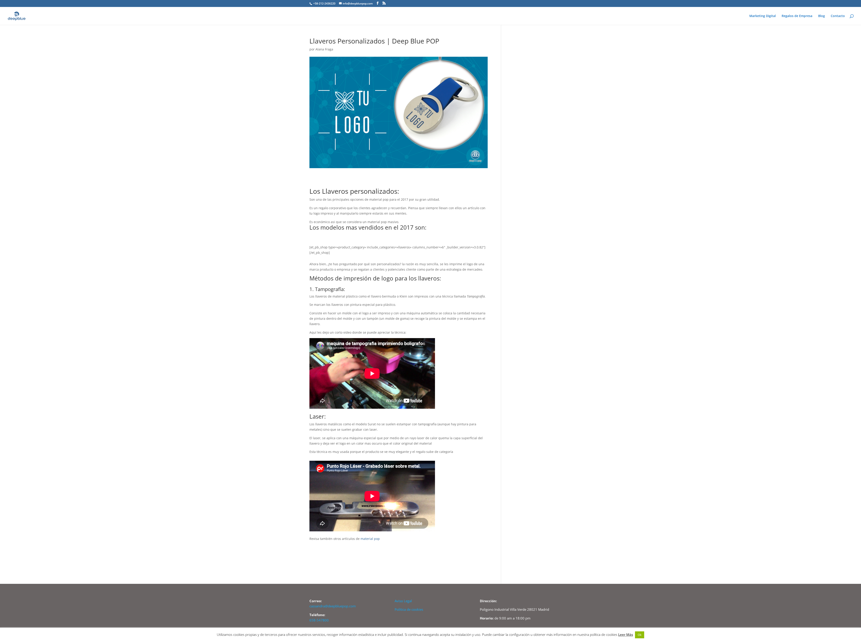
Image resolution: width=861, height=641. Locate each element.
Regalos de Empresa (797, 16)
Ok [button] (639, 635)
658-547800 (319, 620)
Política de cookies (409, 609)
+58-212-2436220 (324, 3)
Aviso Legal (403, 601)
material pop (370, 539)
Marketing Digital (762, 16)
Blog (821, 16)
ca (311, 606)
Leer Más (625, 634)
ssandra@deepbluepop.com (334, 606)
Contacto (838, 16)
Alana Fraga (324, 49)
